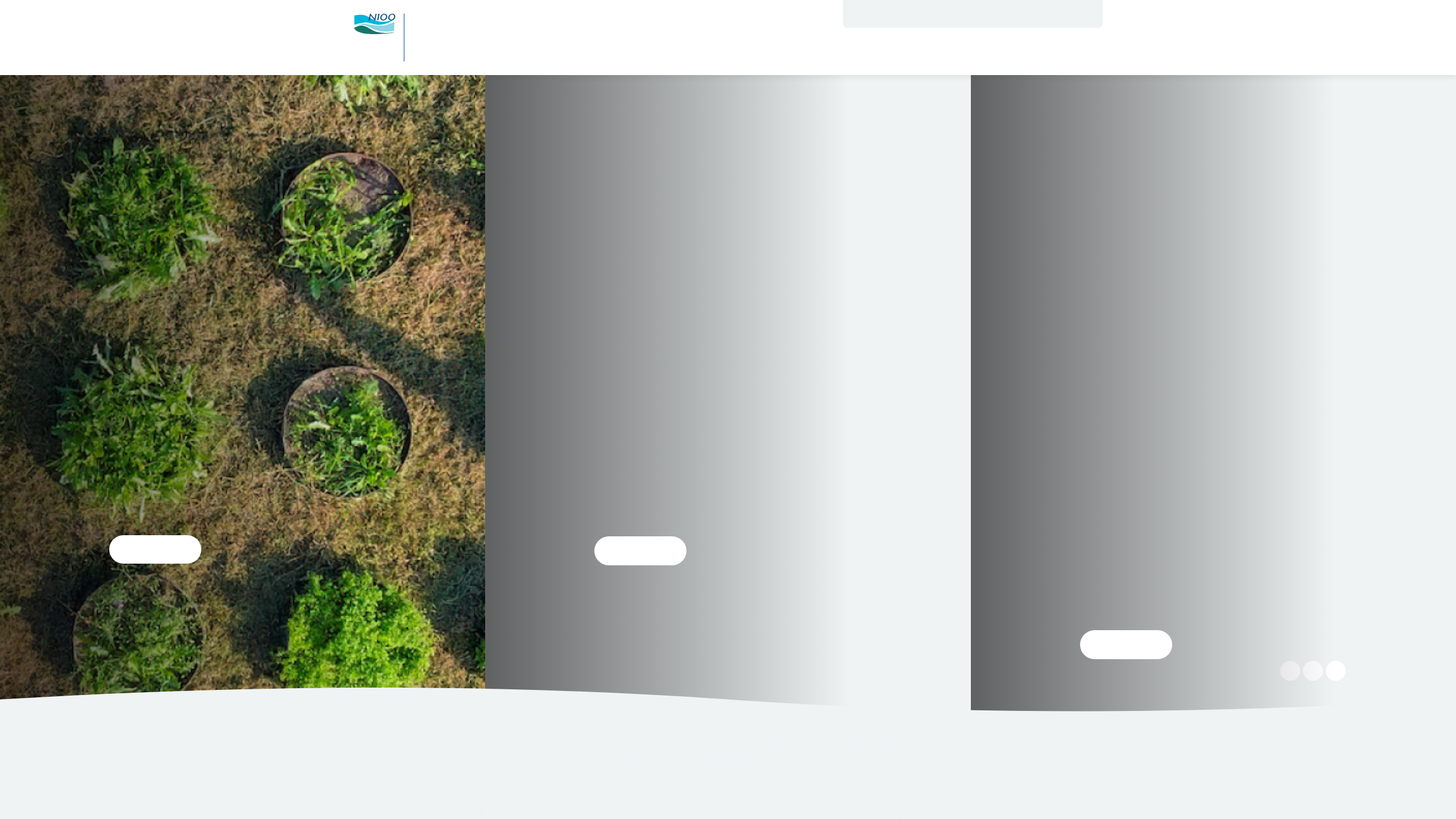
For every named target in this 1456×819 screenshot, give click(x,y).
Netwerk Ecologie (1060, 52)
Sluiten (1097, 714)
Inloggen (1033, 13)
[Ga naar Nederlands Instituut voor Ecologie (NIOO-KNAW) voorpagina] (374, 24)
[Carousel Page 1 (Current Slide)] (716, 399)
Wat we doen (747, 52)
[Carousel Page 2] (728, 399)
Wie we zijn (665, 52)
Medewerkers (865, 13)
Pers (996, 13)
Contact (965, 13)
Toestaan (387, 790)
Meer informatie (553, 790)
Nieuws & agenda (942, 52)
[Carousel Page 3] (739, 399)
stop (1312, 395)
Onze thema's (835, 52)
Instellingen (470, 790)
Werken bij (921, 13)
